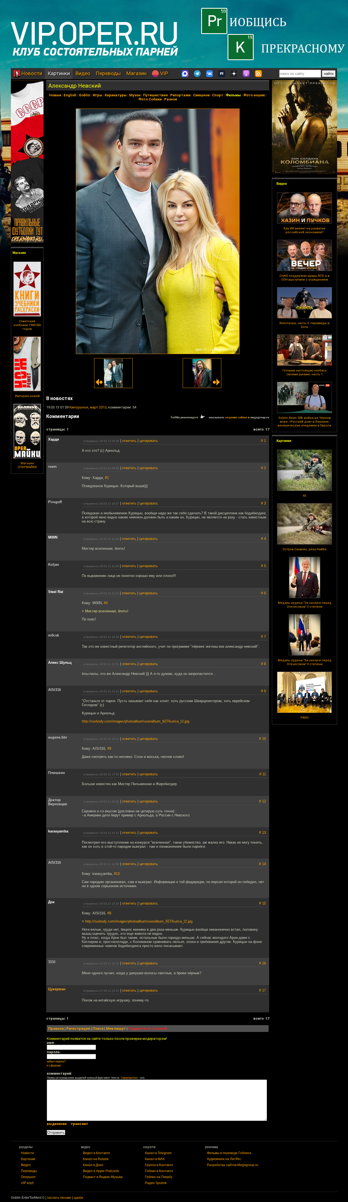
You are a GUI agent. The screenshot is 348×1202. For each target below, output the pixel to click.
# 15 (262, 903)
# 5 (263, 566)
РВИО (304, 718)
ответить (129, 441)
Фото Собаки (150, 99)
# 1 (263, 441)
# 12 (262, 801)
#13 (117, 874)
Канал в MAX (155, 1159)
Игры (97, 95)
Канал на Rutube (96, 1159)
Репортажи (180, 95)
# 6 (263, 593)
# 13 (262, 833)
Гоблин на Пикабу (158, 1177)
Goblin (84, 95)
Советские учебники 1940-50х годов (27, 325)
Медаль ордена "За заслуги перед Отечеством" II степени (304, 604)
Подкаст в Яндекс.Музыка (103, 1177)
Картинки (59, 73)
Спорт (217, 95)
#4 (106, 603)
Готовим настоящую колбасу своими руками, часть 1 (304, 372)
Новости (31, 73)
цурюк (78, 1198)
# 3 (263, 503)
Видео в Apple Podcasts (101, 1171)
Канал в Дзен (93, 1165)
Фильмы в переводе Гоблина (229, 1153)
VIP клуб (27, 1183)
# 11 (262, 774)
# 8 (263, 664)
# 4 (263, 539)
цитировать (148, 441)
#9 (109, 748)
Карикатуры (116, 95)
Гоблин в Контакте (159, 1171)
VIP (163, 73)
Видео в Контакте (96, 1153)
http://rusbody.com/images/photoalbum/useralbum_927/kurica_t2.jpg (135, 721)
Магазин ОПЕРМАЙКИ (27, 465)
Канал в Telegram (158, 1153)
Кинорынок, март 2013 (88, 407)
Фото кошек (254, 95)
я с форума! (54, 1065)
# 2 (263, 468)
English (70, 95)
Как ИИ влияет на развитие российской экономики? (304, 230)
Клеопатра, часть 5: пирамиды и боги (304, 325)
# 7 (263, 637)
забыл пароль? (56, 1061)
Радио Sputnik (156, 1183)
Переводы (108, 73)
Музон (135, 95)
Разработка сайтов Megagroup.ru (232, 1165)
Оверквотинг (129, 1077)
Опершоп (28, 1177)
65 (304, 495)
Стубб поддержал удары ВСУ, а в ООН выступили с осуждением (304, 277)
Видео (82, 73)
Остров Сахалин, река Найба (304, 549)
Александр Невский (74, 85)
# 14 (262, 864)
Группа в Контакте (159, 1165)
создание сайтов (236, 417)
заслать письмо (59, 1198)
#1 (107, 478)
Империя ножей (27, 396)
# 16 (262, 963)
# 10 (262, 739)
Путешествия (155, 95)
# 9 (263, 691)
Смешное (201, 95)
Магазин (136, 73)
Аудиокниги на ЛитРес (224, 1159)
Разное (170, 99)
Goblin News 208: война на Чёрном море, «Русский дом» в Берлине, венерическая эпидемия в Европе (304, 421)
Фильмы (233, 95)
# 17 (262, 990)
